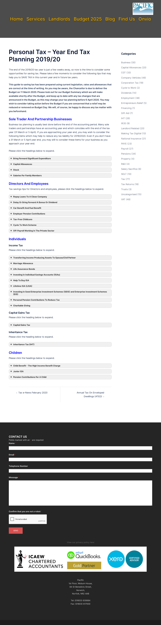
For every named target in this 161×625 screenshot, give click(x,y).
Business (125, 62)
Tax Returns (127, 184)
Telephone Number (18, 466)
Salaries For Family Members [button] (27, 175)
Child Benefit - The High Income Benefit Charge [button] (36, 365)
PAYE (124, 143)
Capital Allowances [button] (22, 164)
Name (12, 443)
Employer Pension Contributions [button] (29, 213)
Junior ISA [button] (18, 371)
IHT (123, 118)
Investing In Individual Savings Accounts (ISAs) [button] (36, 274)
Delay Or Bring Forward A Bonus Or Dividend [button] (35, 202)
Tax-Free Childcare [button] (22, 219)
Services (35, 19)
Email (12, 454)
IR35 (123, 123)
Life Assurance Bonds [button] (24, 269)
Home (16, 19)
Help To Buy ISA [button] (21, 280)
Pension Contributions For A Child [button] (29, 377)
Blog (110, 19)
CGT (123, 72)
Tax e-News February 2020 (32, 392)
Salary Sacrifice (129, 169)
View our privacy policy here (80, 542)
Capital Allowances (131, 67)
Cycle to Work (128, 87)
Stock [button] (16, 170)
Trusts (124, 189)
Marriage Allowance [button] (23, 263)
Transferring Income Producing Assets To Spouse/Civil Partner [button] (44, 257)
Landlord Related (130, 128)
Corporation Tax (130, 82)
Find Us (126, 19)
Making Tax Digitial (131, 133)
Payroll (124, 148)
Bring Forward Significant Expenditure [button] (32, 158)
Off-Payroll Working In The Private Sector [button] (33, 230)
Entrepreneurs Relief (132, 103)
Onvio (144, 19)
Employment (128, 98)
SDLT (124, 174)
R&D (123, 164)
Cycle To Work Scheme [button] (24, 225)
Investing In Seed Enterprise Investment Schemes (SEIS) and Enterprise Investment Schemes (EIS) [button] (60, 292)
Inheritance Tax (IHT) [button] (23, 344)
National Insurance (131, 138)
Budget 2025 (88, 19)
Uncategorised (129, 194)
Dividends (126, 93)
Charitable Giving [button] (21, 305)
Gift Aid (125, 113)
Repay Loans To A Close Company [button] (30, 196)
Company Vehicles (131, 77)
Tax (123, 179)
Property (126, 158)
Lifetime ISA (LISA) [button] (22, 286)
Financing (126, 108)
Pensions (126, 153)
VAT (123, 199)
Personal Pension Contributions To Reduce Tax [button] (36, 300)
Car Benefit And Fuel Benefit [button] (27, 208)
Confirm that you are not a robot (25, 511)
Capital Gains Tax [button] (21, 325)
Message (14, 477)
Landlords (59, 19)
